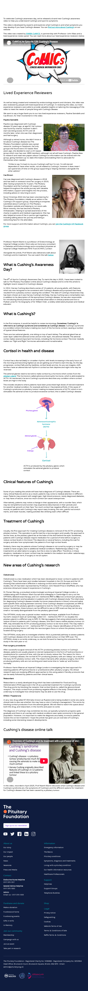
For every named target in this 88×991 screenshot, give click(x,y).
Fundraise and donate (13, 903)
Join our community (12, 931)
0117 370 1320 (9, 888)
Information (49, 843)
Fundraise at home (11, 912)
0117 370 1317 (9, 882)
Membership (8, 935)
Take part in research (12, 948)
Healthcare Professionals (54, 874)
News (5, 861)
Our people (8, 856)
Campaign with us (11, 939)
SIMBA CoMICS (33, 34)
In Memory (7, 925)
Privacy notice (49, 913)
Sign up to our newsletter (16, 825)
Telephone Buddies (52, 893)
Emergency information (53, 847)
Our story (7, 847)
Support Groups (50, 888)
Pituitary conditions (52, 856)
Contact (7, 875)
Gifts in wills (8, 921)
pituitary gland (9, 376)
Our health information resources (58, 870)
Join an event (8, 944)
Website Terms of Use (53, 926)
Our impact (8, 852)
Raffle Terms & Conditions (55, 935)
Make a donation (10, 907)
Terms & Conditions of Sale (55, 930)
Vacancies (7, 865)
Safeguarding (49, 917)
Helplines (48, 884)
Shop (46, 903)
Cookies (47, 922)
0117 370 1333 (18, 895)
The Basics (48, 852)
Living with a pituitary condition (57, 865)
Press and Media (10, 870)
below (51, 255)
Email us (7, 895)
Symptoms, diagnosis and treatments (59, 861)
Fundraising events (11, 916)
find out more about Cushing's (61, 27)
